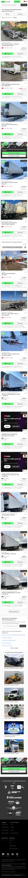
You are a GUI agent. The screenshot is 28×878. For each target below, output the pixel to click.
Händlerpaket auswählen (14, 153)
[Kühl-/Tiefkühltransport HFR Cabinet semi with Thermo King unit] (14, 169)
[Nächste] (26, 31)
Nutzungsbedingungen (17, 875)
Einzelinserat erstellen (14, 155)
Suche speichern (14, 611)
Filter (8, 14)
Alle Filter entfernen (7, 17)
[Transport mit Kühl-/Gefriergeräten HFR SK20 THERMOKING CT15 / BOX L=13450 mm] (14, 580)
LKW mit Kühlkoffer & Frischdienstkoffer (12, 247)
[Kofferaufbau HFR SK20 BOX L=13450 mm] (14, 541)
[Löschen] (19, 5)
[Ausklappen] (14, 59)
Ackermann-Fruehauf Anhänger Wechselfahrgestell (13, 635)
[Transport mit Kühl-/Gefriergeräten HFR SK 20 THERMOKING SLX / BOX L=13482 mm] (14, 381)
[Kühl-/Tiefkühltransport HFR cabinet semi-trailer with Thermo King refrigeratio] (14, 210)
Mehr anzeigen (14, 648)
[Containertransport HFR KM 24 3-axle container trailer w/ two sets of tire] (14, 341)
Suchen (24, 5)
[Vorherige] (1, 31)
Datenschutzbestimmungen (6, 875)
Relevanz (20, 14)
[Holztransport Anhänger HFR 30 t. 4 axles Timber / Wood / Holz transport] (14, 301)
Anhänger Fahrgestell (7, 637)
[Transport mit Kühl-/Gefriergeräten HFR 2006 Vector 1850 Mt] (14, 502)
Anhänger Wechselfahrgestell (8, 640)
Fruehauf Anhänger (6, 643)
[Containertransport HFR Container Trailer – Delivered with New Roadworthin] (14, 31)
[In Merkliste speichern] (25, 43)
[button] (26, 1)
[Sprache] (24, 1)
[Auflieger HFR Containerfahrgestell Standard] (14, 261)
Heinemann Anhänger (7, 645)
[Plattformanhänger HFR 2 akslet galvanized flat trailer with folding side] (14, 71)
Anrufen (21, 53)
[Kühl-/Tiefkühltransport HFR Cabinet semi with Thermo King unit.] (14, 112)
